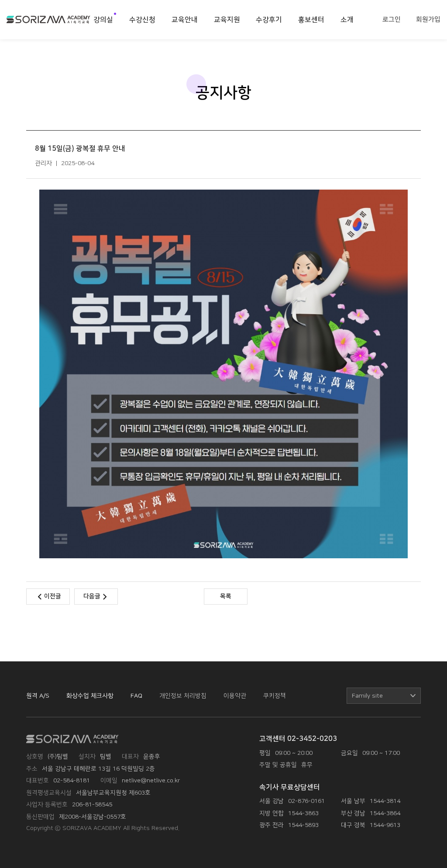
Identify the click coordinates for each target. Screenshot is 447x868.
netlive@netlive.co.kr (151, 780)
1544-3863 (303, 813)
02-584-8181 (71, 780)
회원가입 (428, 19)
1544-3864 (385, 813)
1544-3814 (385, 801)
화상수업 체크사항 (89, 695)
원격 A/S (37, 695)
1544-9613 (385, 825)
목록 (225, 596)
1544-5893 (303, 825)
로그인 (391, 19)
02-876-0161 (306, 801)
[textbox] (384, 695)
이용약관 (235, 695)
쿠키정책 (274, 695)
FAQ (136, 695)
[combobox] (384, 696)
